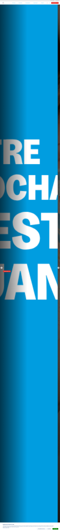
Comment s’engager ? (52, 0)
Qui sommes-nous (57, 0)
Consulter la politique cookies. (6, 527)
